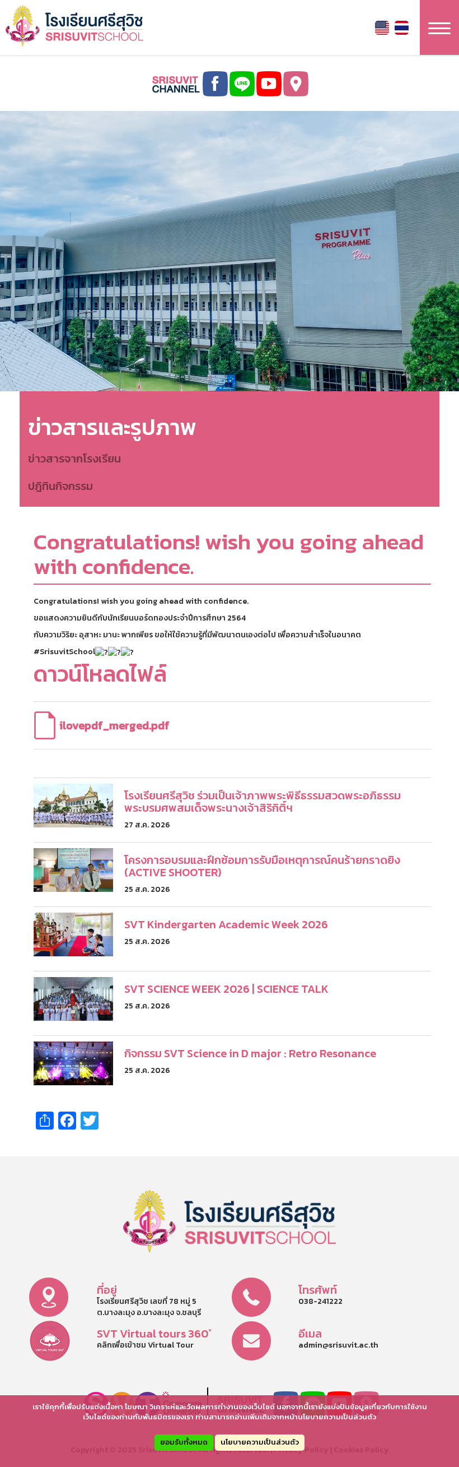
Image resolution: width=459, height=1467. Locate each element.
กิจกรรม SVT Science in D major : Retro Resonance (250, 1053)
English (382, 28)
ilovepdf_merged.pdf (114, 725)
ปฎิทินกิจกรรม (60, 486)
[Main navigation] (439, 27)
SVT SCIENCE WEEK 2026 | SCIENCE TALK (226, 988)
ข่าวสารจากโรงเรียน (74, 458)
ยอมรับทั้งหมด (184, 1442)
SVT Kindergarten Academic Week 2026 (226, 924)
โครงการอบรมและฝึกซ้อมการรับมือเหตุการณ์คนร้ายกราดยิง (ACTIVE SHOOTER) (262, 866)
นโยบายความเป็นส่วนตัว (260, 1442)
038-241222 (320, 1301)
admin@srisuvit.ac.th (338, 1345)
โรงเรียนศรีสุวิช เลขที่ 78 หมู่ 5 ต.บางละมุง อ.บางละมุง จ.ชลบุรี (149, 1306)
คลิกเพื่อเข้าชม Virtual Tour (145, 1345)
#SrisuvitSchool (64, 652)
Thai (402, 28)
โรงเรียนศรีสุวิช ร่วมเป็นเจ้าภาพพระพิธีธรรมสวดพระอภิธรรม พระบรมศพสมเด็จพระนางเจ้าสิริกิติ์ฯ (262, 801)
